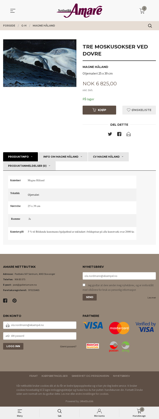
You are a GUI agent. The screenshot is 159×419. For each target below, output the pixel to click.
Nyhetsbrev (121, 375)
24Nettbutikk (86, 401)
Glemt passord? (68, 346)
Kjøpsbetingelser (55, 375)
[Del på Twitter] (110, 134)
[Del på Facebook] (119, 134)
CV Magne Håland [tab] (106, 156)
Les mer (152, 297)
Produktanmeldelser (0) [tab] (27, 165)
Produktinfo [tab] (18, 156)
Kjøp (102, 110)
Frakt (33, 375)
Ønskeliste (141, 110)
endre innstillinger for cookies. (92, 394)
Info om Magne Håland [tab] (60, 156)
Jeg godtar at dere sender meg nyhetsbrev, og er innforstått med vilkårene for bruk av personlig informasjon (118, 288)
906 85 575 (19, 279)
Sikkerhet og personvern (90, 375)
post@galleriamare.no (25, 284)
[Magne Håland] (39, 63)
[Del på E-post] (128, 134)
